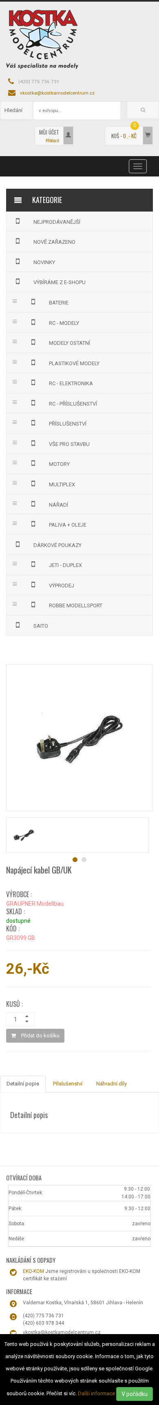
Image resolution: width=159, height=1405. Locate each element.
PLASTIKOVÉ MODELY (74, 363)
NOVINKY (44, 262)
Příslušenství (67, 1084)
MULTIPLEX (62, 484)
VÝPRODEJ (61, 585)
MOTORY (59, 464)
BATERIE (58, 303)
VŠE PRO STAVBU (69, 444)
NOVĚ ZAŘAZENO (54, 242)
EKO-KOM (33, 1271)
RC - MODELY (64, 323)
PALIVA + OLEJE (67, 525)
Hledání (13, 110)
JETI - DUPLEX (65, 565)
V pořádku (134, 1394)
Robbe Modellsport (75, 605)
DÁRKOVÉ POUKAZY (57, 545)
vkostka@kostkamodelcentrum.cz (57, 93)
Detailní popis (23, 1084)
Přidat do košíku (40, 1035)
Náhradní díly (111, 1084)
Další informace (96, 1393)
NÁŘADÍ (58, 505)
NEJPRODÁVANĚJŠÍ (56, 222)
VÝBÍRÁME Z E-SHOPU (59, 282)
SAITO (40, 626)
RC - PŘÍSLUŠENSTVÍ (73, 404)
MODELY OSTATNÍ (69, 343)
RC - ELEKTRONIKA (71, 383)
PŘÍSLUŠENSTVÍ (67, 424)
